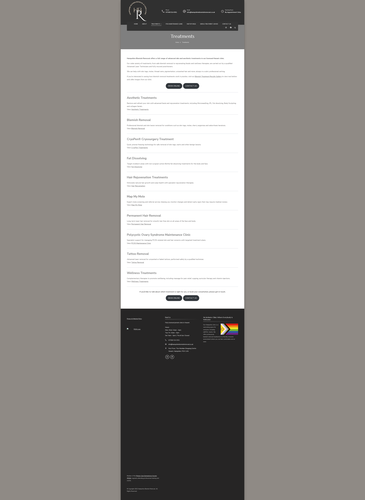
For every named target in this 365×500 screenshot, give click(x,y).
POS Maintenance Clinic (174, 24)
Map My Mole (191, 24)
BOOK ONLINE (174, 86)
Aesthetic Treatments (140, 109)
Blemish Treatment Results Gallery (208, 76)
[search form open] (235, 28)
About (144, 24)
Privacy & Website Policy (134, 319)
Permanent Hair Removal (141, 224)
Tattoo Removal (137, 262)
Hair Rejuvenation (138, 186)
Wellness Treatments (139, 281)
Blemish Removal (138, 128)
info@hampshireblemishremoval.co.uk (201, 12)
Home (136, 24)
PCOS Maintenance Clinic (141, 243)
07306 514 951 (171, 12)
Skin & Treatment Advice (209, 24)
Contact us (226, 24)
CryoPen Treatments (139, 148)
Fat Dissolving (136, 167)
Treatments (155, 24)
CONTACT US (191, 86)
